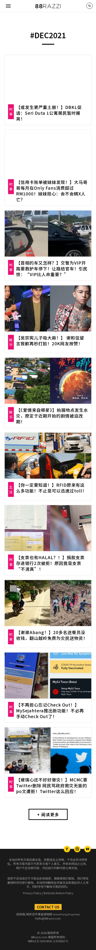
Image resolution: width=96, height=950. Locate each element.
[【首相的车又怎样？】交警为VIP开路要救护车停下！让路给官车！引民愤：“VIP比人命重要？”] (48, 234)
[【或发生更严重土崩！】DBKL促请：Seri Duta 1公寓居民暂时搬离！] (48, 78)
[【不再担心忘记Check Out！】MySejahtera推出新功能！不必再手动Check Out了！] (48, 676)
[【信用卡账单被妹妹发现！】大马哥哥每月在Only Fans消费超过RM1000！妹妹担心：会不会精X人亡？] (48, 153)
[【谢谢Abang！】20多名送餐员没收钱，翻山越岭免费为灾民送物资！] (48, 603)
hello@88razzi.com (48, 918)
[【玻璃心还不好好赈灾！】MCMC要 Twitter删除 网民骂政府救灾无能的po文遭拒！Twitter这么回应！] (48, 750)
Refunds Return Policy (58, 893)
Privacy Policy (32, 893)
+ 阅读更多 (48, 814)
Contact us (48, 907)
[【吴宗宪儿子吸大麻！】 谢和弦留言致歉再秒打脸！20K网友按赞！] (48, 308)
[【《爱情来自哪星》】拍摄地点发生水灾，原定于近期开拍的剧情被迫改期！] (48, 381)
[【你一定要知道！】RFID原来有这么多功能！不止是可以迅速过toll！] (48, 456)
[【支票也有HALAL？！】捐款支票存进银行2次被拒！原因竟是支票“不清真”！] (48, 528)
